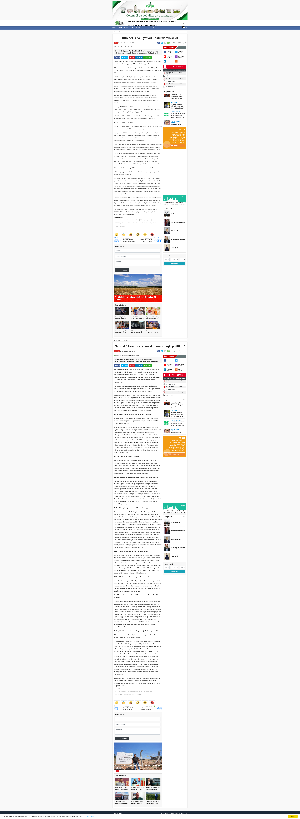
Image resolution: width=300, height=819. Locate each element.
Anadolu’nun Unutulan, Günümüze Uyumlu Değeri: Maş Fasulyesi (178, 100)
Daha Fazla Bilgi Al (89, 816)
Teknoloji (152, 25)
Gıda (133, 21)
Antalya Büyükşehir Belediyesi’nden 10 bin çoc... (137, 318)
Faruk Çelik (174, 248)
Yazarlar (129, 28)
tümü (184, 208)
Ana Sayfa (117, 32)
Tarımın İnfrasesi (176, 96)
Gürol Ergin (139, 694)
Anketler (135, 28)
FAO (137, 219)
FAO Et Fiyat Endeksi (120, 226)
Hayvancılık (139, 21)
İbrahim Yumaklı (176, 214)
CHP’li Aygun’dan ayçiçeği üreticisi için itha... (121, 803)
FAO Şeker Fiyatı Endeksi (134, 223)
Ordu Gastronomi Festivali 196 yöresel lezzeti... (152, 332)
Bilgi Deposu (172, 21)
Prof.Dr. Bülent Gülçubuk (175, 106)
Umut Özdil (174, 119)
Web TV (123, 28)
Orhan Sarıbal (122, 691)
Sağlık (151, 21)
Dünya (146, 21)
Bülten (140, 25)
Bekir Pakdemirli (176, 231)
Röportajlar (158, 21)
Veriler (145, 25)
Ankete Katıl (174, 146)
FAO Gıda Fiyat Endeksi (120, 223)
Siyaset (165, 21)
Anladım (293, 816)
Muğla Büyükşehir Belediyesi (135, 691)
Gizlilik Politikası (168, 813)
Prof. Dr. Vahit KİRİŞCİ (178, 222)
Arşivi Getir (174, 263)
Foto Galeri (117, 28)
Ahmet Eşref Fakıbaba (178, 239)
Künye (162, 813)
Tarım (129, 21)
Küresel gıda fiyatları (145, 219)
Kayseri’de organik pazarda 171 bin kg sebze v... (120, 332)
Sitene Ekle (184, 813)
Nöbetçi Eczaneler (143, 28)
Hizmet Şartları (176, 813)
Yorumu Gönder (122, 270)
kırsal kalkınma (118, 694)
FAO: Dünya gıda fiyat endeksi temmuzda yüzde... (137, 332)
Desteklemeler (132, 25)
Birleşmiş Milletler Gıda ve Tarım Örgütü (124, 219)
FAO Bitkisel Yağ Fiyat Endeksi (149, 223)
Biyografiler (152, 28)
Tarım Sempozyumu (129, 694)
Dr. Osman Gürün (148, 691)
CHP (116, 691)
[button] (183, 91)
